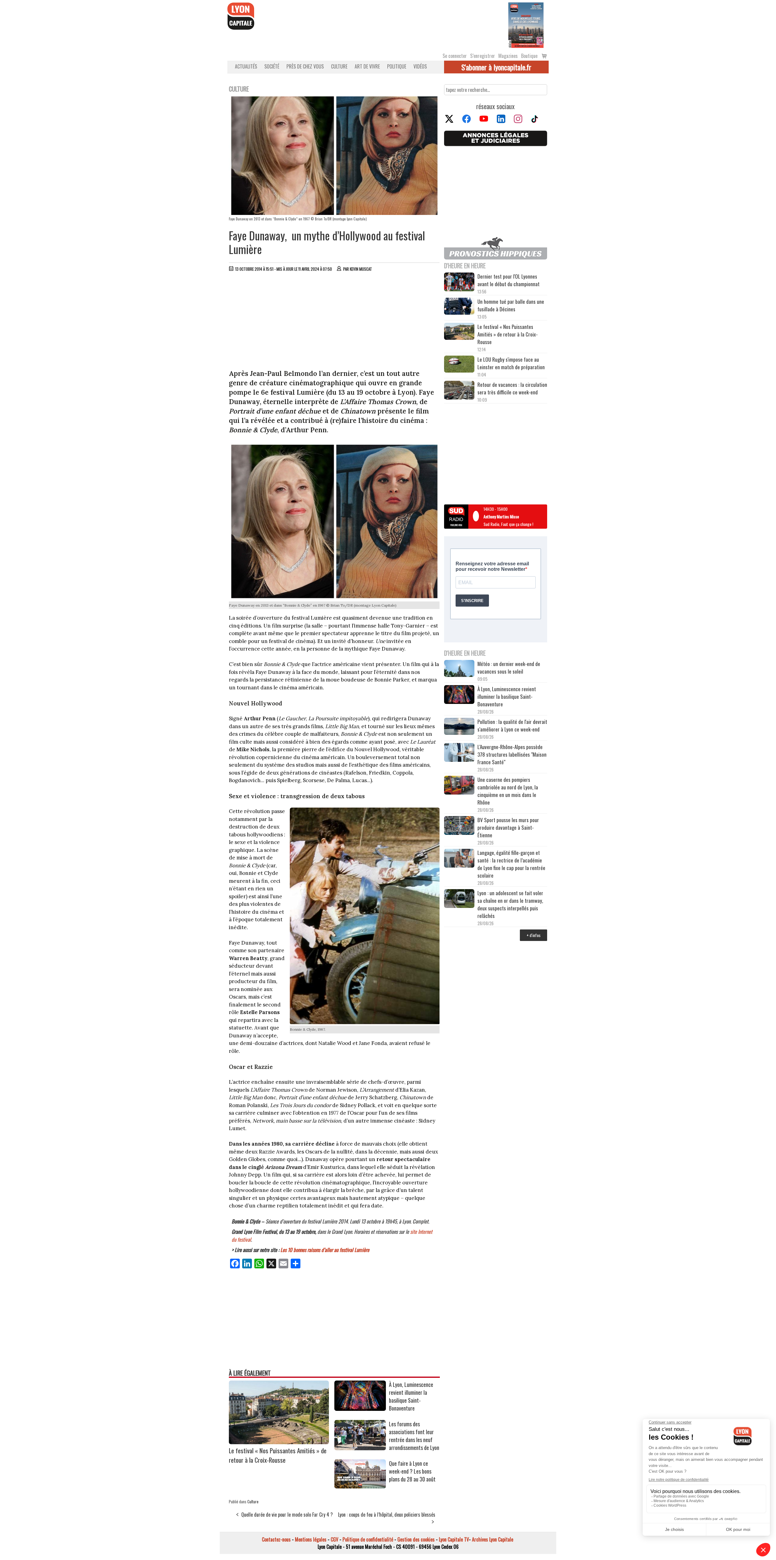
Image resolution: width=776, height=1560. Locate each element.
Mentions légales (310, 1539)
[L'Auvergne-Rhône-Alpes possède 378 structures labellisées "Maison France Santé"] (459, 753)
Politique (396, 66)
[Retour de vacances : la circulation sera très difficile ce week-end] (459, 391)
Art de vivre (367, 66)
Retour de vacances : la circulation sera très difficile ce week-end (512, 388)
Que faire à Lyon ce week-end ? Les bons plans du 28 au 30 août (412, 1471)
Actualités (246, 66)
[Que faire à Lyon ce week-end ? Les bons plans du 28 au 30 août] (360, 1486)
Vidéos (420, 66)
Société (271, 66)
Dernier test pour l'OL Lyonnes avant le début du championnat (508, 280)
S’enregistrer (482, 55)
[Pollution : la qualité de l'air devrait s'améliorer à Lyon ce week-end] (459, 727)
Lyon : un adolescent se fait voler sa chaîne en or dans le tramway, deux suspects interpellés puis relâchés (510, 904)
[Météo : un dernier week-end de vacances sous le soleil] (459, 669)
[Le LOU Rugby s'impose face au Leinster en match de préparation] (459, 365)
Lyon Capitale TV (454, 1539)
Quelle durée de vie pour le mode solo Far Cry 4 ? (287, 1514)
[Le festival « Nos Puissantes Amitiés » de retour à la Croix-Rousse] (279, 1442)
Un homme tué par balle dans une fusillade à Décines (510, 305)
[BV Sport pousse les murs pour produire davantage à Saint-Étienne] (459, 826)
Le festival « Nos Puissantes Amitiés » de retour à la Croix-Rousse (277, 1455)
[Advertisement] (334, 322)
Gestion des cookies (416, 1539)
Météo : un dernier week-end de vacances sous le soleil (508, 667)
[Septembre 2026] (526, 24)
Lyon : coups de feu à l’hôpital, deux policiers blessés (386, 1514)
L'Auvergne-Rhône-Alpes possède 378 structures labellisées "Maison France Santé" (512, 754)
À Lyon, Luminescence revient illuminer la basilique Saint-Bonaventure (411, 1396)
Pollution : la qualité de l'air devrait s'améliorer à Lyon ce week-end (512, 725)
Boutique (529, 55)
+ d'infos (533, 935)
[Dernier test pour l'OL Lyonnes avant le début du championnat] (459, 283)
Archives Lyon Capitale (492, 1539)
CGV (334, 1539)
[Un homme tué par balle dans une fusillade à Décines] (459, 307)
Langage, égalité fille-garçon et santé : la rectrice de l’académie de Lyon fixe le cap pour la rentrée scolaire (511, 864)
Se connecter (455, 55)
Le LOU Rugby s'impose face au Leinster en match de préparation (511, 363)
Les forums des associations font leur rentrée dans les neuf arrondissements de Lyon (414, 1435)
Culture (339, 66)
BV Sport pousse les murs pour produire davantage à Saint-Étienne (508, 827)
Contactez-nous (276, 1539)
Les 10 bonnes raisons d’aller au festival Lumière (324, 1250)
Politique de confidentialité (368, 1539)
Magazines (508, 55)
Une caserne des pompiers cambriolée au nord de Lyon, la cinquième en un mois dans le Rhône (507, 791)
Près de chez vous (305, 66)
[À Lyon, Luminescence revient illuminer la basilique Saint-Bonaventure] (360, 1408)
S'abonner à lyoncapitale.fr (496, 67)
